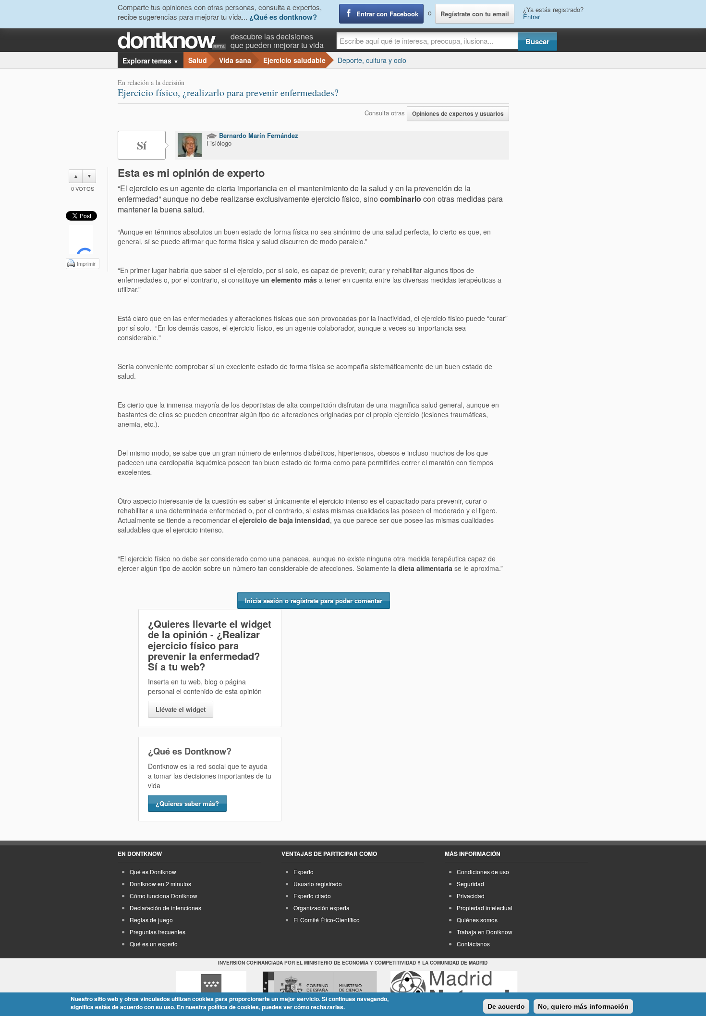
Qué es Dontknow (153, 871)
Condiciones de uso (483, 871)
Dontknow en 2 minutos (160, 884)
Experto (303, 871)
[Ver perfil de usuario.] (190, 145)
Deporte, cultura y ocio (372, 60)
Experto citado (312, 896)
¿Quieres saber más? (187, 803)
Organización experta (321, 908)
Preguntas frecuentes (157, 932)
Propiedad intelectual (484, 908)
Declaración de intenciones (165, 908)
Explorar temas (150, 60)
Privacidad (471, 896)
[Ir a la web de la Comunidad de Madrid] (211, 988)
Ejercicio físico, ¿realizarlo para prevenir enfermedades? (228, 92)
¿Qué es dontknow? (283, 17)
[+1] (81, 239)
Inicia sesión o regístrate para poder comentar (313, 600)
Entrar (531, 16)
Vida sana (235, 60)
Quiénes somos (477, 920)
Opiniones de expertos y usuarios (458, 114)
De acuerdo (506, 1006)
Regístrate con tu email (474, 13)
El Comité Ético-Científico (326, 920)
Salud (197, 60)
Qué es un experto (154, 944)
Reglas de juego (151, 920)
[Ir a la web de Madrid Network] (454, 988)
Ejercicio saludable (294, 60)
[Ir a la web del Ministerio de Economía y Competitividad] (320, 988)
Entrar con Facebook (387, 13)
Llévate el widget (181, 709)
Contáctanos (473, 944)
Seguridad (470, 884)
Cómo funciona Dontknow (163, 896)
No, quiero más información (583, 1006)
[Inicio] (174, 41)
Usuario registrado (317, 884)
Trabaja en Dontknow (484, 932)
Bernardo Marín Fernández (257, 135)
